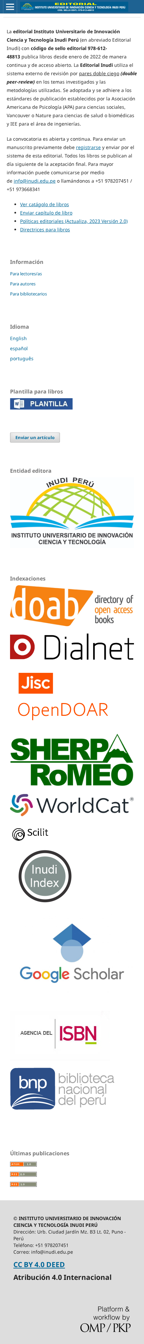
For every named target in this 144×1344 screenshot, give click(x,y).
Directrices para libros (45, 229)
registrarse (88, 147)
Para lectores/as (26, 274)
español (19, 348)
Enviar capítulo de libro (46, 213)
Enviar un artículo (35, 437)
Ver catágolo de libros (44, 204)
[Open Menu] (10, 6)
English (18, 338)
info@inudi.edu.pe (35, 181)
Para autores (22, 284)
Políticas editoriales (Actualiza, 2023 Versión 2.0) (74, 221)
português (21, 358)
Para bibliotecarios (28, 294)
